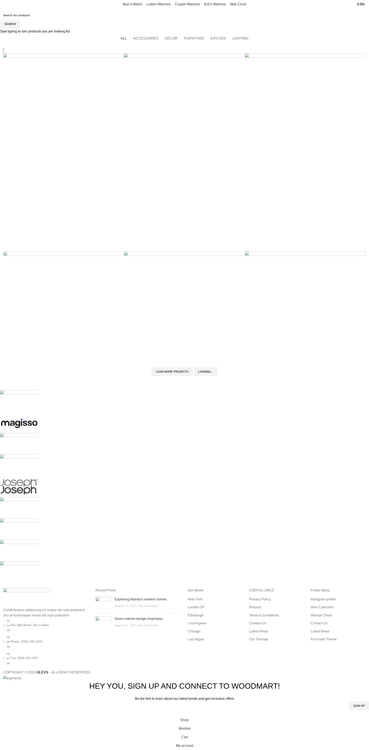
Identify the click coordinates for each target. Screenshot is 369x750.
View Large (118, 58)
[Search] (347, 4)
